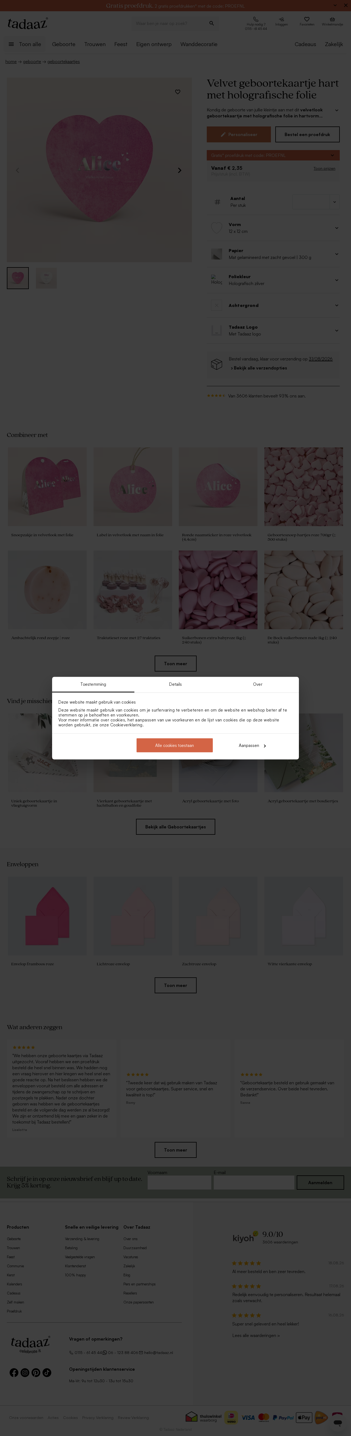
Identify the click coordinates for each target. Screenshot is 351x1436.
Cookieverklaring (126, 724)
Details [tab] (175, 684)
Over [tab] (257, 684)
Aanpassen (249, 745)
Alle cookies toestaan (174, 745)
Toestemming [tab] (93, 684)
